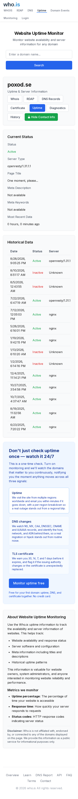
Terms (31, 781)
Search (39, 65)
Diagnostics (57, 108)
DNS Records (51, 99)
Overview (12, 775)
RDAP (20, 10)
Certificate (18, 108)
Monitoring (10, 18)
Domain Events (60, 10)
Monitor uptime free (28, 583)
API (59, 775)
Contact (45, 781)
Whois (15, 99)
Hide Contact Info (43, 117)
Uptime (41, 10)
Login (25, 18)
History (15, 117)
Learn (27, 775)
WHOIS (8, 10)
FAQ (69, 775)
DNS (30, 10)
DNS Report (44, 775)
